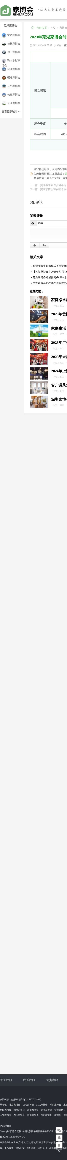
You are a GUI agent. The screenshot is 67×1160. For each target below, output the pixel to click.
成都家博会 (55, 1104)
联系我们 (29, 1080)
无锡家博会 (5, 1115)
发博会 (57, 1115)
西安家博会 (19, 1115)
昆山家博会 (5, 1110)
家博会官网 (15, 1131)
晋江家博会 (13, 103)
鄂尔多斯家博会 (11, 61)
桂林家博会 (13, 43)
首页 (52, 27)
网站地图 (5, 1125)
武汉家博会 (41, 1104)
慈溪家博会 (13, 69)
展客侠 (3, 1104)
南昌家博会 (19, 1110)
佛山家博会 (13, 52)
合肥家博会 (13, 86)
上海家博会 (28, 1104)
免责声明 (52, 1080)
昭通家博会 (13, 77)
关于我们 (6, 1080)
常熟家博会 (13, 35)
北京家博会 (14, 1104)
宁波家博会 (60, 1110)
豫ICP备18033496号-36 (12, 1136)
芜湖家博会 (46, 1110)
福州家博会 (46, 1115)
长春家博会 (13, 94)
